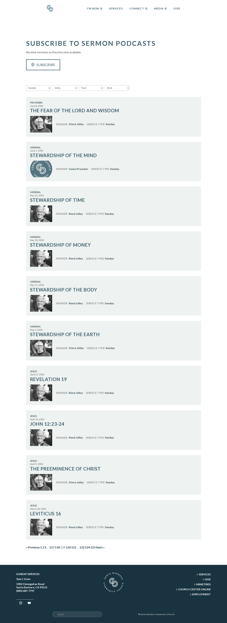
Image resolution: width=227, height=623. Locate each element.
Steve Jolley (76, 124)
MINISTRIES (203, 584)
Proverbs (36, 102)
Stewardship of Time (57, 200)
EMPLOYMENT (201, 594)
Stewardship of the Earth (65, 334)
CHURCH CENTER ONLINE (194, 589)
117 (51, 547)
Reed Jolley (76, 213)
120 (68, 547)
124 (87, 547)
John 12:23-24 (47, 424)
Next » (100, 547)
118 (57, 547)
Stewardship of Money (60, 245)
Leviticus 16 (45, 513)
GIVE (208, 579)
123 (81, 547)
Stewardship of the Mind (63, 155)
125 (92, 547)
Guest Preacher (78, 168)
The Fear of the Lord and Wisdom (74, 110)
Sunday (110, 124)
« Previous (33, 547)
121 (73, 547)
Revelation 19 (48, 379)
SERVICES (205, 574)
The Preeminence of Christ (65, 469)
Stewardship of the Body (63, 289)
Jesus (33, 371)
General (35, 147)
